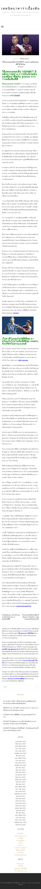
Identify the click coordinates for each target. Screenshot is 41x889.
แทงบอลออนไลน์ (20, 855)
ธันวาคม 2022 (20, 763)
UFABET (20, 833)
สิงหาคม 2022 (20, 772)
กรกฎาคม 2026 (20, 741)
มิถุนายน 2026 (20, 744)
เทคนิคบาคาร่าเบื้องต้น (20, 8)
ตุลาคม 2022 (20, 768)
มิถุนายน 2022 (20, 777)
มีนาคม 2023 (20, 756)
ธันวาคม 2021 (20, 791)
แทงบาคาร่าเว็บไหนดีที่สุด (16, 679)
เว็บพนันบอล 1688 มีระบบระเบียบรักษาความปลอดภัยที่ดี (11, 617)
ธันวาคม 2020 (20, 820)
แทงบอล (15, 58)
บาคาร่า (20, 845)
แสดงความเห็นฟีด (20, 868)
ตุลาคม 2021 (20, 796)
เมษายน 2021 (20, 810)
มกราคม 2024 (20, 749)
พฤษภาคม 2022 (20, 779)
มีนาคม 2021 (20, 813)
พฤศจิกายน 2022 (20, 765)
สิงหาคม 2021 (20, 801)
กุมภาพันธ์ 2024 (20, 746)
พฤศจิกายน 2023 (20, 753)
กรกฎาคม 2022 (20, 775)
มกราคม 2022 (20, 789)
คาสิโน (20, 843)
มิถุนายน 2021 (20, 806)
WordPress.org (20, 871)
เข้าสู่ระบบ (20, 864)
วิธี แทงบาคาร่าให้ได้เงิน (26, 633)
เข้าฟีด (20, 866)
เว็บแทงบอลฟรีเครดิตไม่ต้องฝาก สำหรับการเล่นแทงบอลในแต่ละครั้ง (30, 617)
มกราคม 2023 (20, 760)
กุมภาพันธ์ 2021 (20, 815)
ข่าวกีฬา (21, 838)
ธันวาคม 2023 (20, 751)
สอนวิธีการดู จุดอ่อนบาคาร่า (11, 649)
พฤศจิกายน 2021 (20, 794)
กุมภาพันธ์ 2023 (20, 758)
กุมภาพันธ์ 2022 (20, 787)
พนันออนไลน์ (20, 850)
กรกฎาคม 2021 (20, 803)
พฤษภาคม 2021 (20, 808)
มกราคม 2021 (20, 818)
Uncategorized (20, 836)
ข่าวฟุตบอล (21, 841)
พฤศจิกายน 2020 (20, 822)
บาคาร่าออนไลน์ (20, 848)
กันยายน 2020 (20, 825)
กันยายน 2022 (20, 770)
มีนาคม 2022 (20, 784)
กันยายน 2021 (20, 799)
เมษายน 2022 (20, 782)
